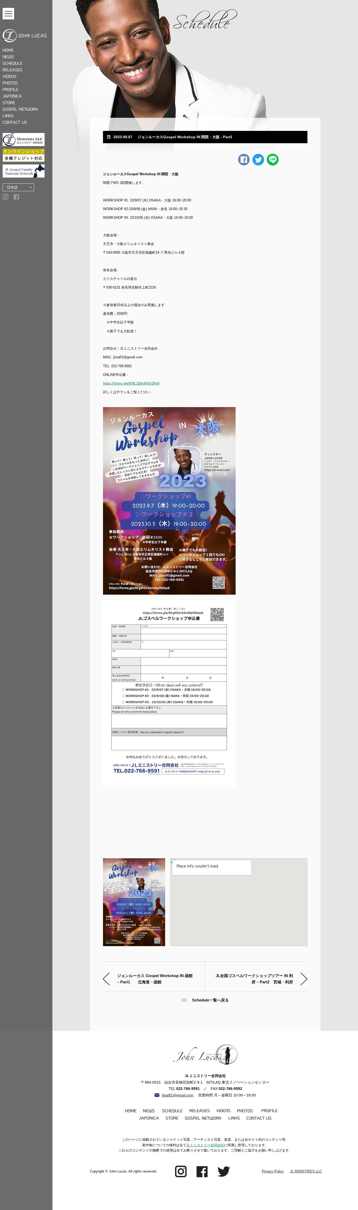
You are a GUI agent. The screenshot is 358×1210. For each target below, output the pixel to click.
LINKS (24, 116)
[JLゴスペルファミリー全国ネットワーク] (24, 171)
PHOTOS (24, 83)
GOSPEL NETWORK (24, 109)
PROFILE (24, 89)
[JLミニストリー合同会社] (24, 139)
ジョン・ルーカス (25, 35)
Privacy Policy (273, 1171)
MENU (8, 14)
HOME (24, 50)
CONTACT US (24, 122)
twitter (258, 160)
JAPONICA (24, 96)
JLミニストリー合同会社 (205, 1145)
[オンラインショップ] (24, 155)
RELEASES (24, 70)
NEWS (24, 57)
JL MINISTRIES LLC (306, 1171)
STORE (24, 102)
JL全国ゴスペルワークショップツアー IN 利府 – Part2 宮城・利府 (254, 978)
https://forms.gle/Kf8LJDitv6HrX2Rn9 (131, 383)
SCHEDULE (24, 63)
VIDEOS (24, 76)
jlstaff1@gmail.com (177, 1095)
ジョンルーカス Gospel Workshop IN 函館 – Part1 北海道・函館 (155, 978)
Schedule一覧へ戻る (210, 1000)
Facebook (244, 160)
